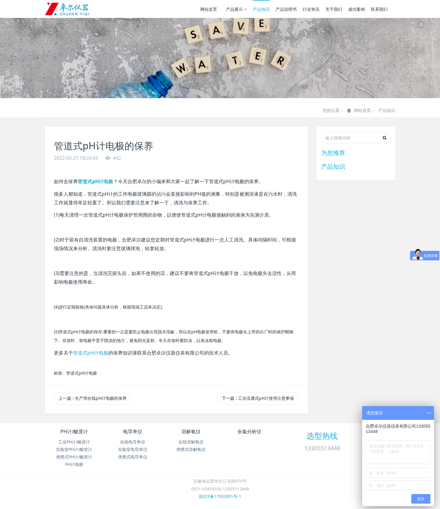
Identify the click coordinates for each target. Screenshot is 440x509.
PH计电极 (74, 464)
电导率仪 (132, 431)
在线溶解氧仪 (191, 442)
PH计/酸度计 (74, 431)
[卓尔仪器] (67, 9)
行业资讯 (311, 9)
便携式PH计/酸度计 (74, 457)
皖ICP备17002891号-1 (220, 496)
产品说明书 (286, 9)
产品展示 (234, 9)
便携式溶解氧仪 (191, 449)
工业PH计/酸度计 (74, 442)
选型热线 (322, 435)
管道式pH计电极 (90, 353)
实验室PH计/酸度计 (74, 449)
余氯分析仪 (249, 431)
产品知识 (261, 9)
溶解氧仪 (191, 431)
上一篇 (93, 398)
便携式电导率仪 (132, 457)
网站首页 (208, 9)
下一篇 (258, 398)
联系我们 (379, 9)
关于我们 (333, 9)
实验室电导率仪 (132, 449)
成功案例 (356, 9)
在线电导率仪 (132, 442)
